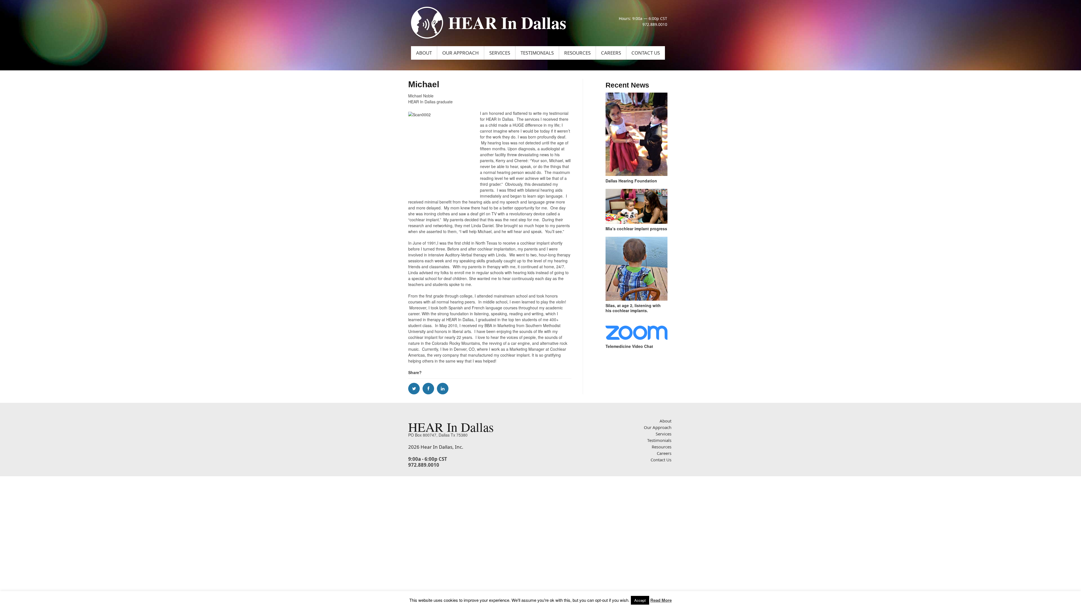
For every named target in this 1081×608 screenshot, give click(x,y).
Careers (611, 53)
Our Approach (460, 53)
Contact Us (645, 53)
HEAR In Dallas (507, 22)
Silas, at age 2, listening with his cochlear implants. (633, 308)
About (424, 53)
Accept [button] (640, 600)
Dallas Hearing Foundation (631, 181)
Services (499, 53)
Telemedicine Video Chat (629, 346)
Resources (577, 53)
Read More (661, 600)
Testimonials (537, 53)
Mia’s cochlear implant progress (636, 228)
